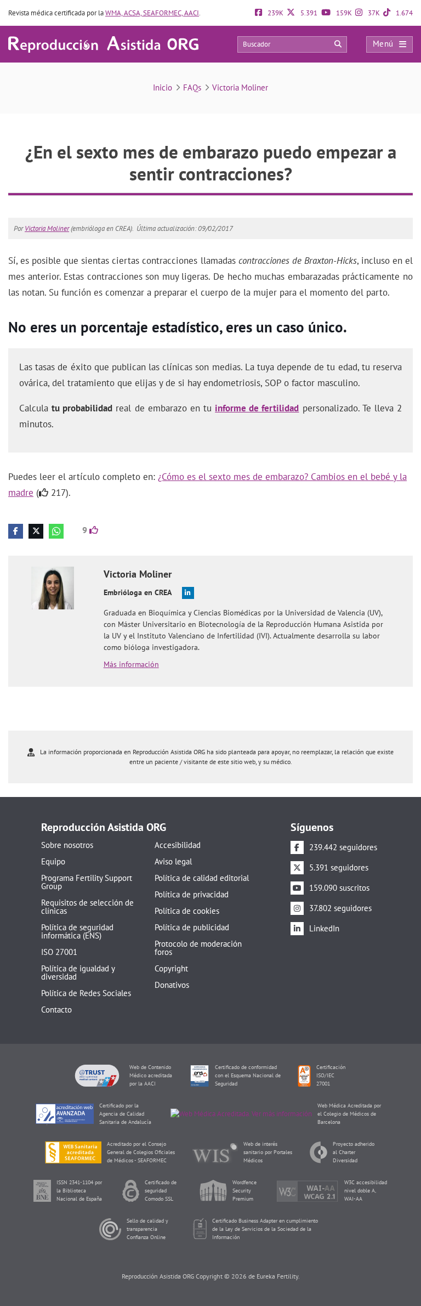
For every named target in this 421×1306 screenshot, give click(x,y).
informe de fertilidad (257, 408)
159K (343, 13)
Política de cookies (187, 911)
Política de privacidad (192, 894)
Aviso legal (173, 861)
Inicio (162, 87)
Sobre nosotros (67, 845)
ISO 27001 (59, 952)
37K (373, 13)
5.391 (308, 13)
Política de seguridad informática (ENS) (77, 931)
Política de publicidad (192, 927)
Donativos (172, 985)
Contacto (56, 1009)
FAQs (192, 87)
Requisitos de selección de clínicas (87, 906)
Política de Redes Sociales (86, 993)
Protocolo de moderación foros (198, 948)
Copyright (171, 968)
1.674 (403, 13)
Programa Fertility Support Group (86, 882)
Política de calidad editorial (202, 878)
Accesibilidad (178, 845)
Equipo (53, 861)
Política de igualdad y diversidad (78, 972)
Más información (131, 664)
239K (274, 13)
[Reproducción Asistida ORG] (103, 43)
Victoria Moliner (240, 87)
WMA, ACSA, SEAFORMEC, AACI (152, 13)
